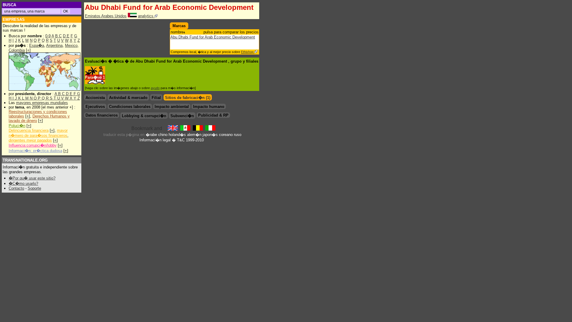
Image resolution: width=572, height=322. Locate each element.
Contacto (16, 188)
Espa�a (36, 45)
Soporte (34, 188)
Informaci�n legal (155, 140)
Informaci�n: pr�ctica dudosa (35, 150)
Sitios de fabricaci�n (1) (187, 97)
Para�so (93, 77)
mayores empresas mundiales (42, 102)
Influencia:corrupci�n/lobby (33, 145)
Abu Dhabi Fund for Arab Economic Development (212, 37)
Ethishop (247, 52)
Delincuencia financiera (29, 130)
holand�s (177, 134)
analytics (146, 16)
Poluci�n (17, 125)
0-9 (48, 36)
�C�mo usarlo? (23, 183)
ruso (237, 134)
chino (162, 134)
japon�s (210, 134)
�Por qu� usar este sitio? (32, 178)
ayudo (155, 88)
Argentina (54, 45)
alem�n (194, 134)
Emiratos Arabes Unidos (106, 16)
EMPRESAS (14, 19)
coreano (226, 134)
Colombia (17, 50)
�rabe (151, 134)
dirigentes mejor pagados (30, 140)
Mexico (71, 45)
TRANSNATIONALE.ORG (25, 160)
